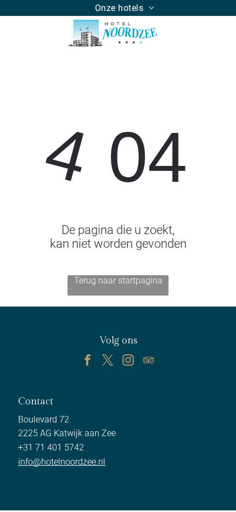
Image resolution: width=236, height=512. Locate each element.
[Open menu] (192, 33)
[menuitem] (125, 8)
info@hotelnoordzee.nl (61, 462)
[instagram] (128, 362)
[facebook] (88, 362)
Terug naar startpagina (118, 280)
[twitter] (108, 362)
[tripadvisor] (149, 362)
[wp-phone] (18, 39)
